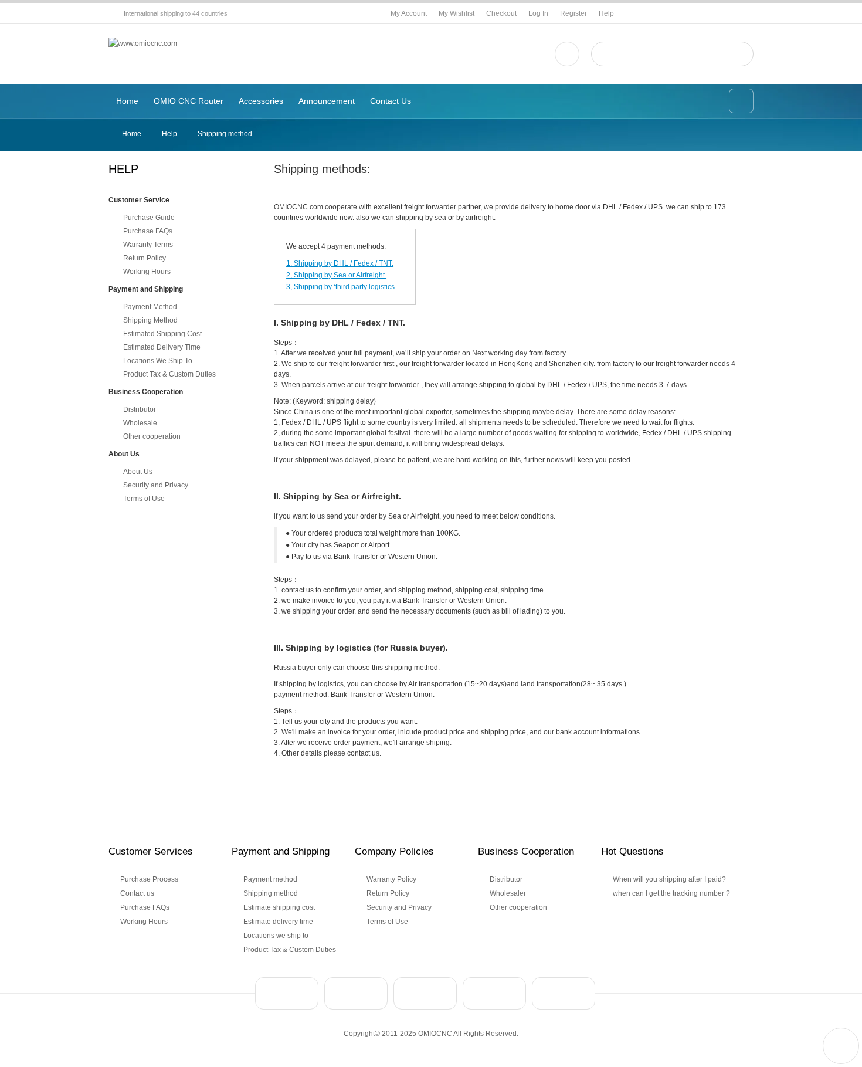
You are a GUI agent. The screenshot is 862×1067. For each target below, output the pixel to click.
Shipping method (270, 893)
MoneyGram (494, 993)
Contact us (137, 893)
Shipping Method (150, 320)
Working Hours (147, 271)
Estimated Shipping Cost (162, 334)
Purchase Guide (149, 218)
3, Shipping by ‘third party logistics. (341, 287)
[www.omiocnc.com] (142, 43)
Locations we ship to (275, 935)
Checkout (501, 13)
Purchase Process (149, 879)
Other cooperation (152, 436)
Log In (538, 13)
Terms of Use (144, 498)
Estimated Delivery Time (162, 347)
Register (573, 13)
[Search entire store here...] (740, 54)
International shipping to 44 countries (176, 13)
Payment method (270, 879)
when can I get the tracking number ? (671, 893)
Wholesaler (508, 893)
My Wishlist (456, 13)
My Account (409, 13)
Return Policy (144, 258)
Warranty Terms (148, 245)
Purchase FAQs (147, 231)
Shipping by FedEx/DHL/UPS (563, 993)
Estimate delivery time (278, 921)
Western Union (425, 993)
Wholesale (140, 423)
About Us (137, 472)
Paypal (286, 993)
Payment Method (150, 307)
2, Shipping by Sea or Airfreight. (336, 275)
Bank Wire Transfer (356, 993)
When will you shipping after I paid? (669, 879)
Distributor (139, 409)
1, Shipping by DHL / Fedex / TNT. (339, 263)
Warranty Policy (391, 879)
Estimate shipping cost (279, 907)
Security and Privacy (155, 485)
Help (606, 13)
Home (131, 134)
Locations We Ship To (157, 361)
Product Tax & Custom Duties (169, 374)
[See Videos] (567, 54)
